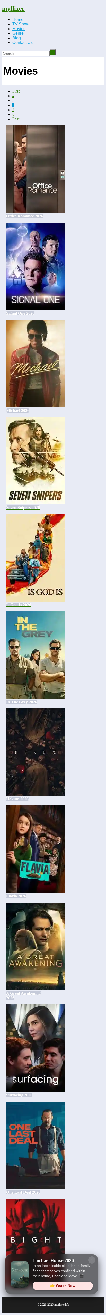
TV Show (20, 24)
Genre (18, 33)
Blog (16, 38)
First (16, 91)
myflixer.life (61, 1305)
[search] (53, 52)
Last (15, 119)
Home (17, 19)
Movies (18, 28)
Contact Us (22, 42)
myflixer (13, 8)
